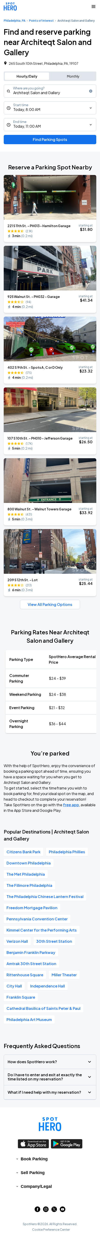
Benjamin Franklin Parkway (31, 952)
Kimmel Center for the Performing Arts (42, 930)
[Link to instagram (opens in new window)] (46, 1210)
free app (71, 804)
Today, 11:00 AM (27, 126)
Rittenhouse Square (25, 974)
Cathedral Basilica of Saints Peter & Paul (43, 1008)
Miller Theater (64, 974)
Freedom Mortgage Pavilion (32, 907)
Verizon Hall (17, 941)
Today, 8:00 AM (26, 109)
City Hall (14, 986)
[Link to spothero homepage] (50, 1124)
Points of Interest (41, 20)
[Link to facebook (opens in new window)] (37, 1210)
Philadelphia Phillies (67, 851)
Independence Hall (47, 986)
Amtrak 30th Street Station (31, 963)
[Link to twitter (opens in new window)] (54, 1210)
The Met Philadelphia (26, 874)
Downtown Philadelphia (29, 863)
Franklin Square (21, 997)
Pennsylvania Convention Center (37, 918)
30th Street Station (54, 941)
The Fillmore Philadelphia (29, 885)
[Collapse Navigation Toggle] (93, 6)
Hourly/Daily (27, 76)
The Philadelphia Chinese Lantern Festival (45, 896)
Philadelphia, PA (14, 20)
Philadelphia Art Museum (29, 1019)
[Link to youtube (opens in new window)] (62, 1210)
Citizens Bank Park (23, 851)
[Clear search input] (91, 91)
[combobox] (50, 91)
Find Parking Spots (50, 139)
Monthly (73, 76)
